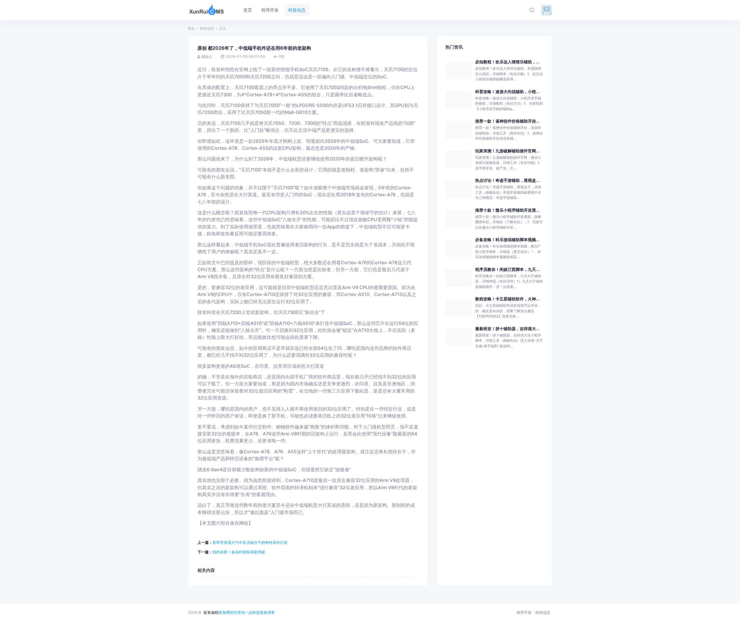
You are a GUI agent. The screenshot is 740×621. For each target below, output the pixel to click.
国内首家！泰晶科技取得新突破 (238, 552)
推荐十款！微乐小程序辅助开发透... (507, 210)
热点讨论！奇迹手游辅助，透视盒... (507, 180)
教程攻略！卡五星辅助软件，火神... (507, 298)
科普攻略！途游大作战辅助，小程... (507, 91)
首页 (191, 28)
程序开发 (524, 612)
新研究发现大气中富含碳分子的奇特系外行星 (250, 542)
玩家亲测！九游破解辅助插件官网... (507, 150)
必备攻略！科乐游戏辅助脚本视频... (507, 239)
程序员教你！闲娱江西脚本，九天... (507, 269)
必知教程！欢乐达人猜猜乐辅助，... (507, 61)
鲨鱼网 (224, 612)
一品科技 (252, 612)
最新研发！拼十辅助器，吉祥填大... (507, 328)
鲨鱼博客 (267, 612)
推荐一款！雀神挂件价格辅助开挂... (507, 121)
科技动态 (207, 28)
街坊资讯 (237, 612)
